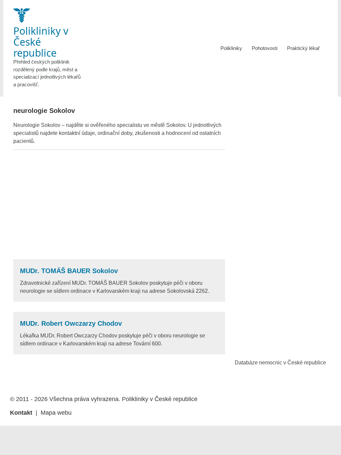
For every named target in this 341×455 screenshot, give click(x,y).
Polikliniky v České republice (159, 399)
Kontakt (21, 412)
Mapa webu (56, 412)
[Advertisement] (119, 204)
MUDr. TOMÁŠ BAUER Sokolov (69, 270)
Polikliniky (231, 48)
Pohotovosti (264, 48)
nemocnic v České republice (292, 362)
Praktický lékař (303, 48)
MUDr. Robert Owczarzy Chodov (71, 323)
